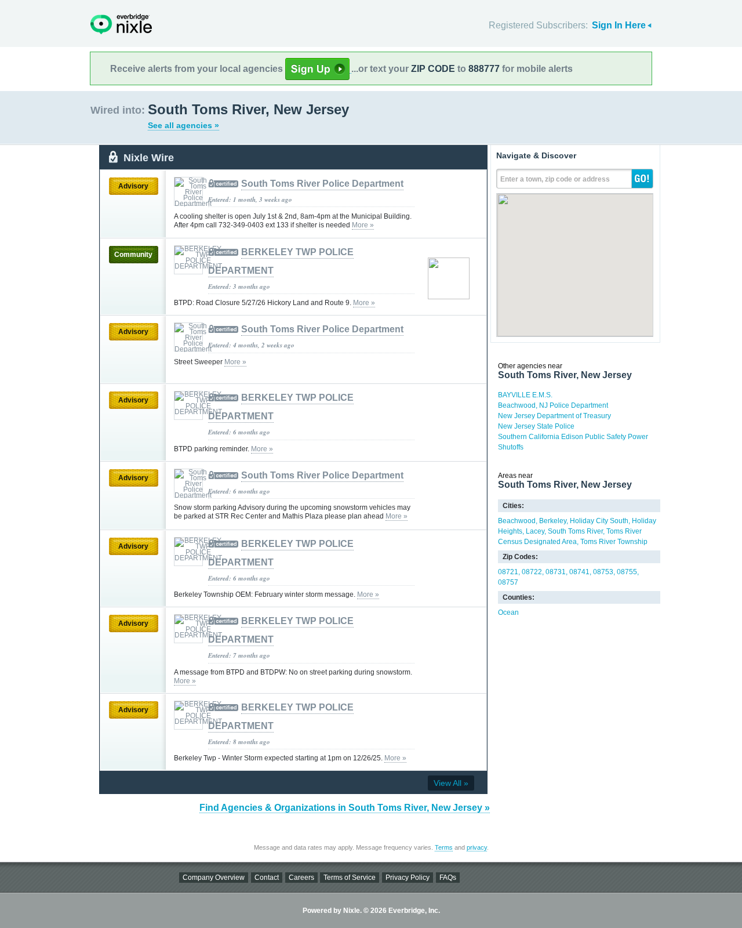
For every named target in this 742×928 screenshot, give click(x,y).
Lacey (535, 531)
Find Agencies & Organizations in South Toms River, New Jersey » (344, 808)
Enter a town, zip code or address (555, 179)
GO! (642, 178)
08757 (508, 582)
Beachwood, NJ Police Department (553, 405)
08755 (627, 572)
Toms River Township (614, 542)
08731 (555, 572)
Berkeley (552, 521)
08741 (579, 572)
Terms (444, 847)
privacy (477, 847)
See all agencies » (183, 125)
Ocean (508, 612)
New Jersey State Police (536, 426)
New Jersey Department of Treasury (554, 416)
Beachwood (517, 521)
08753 (603, 572)
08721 (508, 572)
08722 (532, 572)
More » (363, 225)
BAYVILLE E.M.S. (525, 395)
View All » (451, 783)
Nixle (121, 24)
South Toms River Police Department (322, 183)
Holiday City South (599, 521)
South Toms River (575, 531)
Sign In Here (619, 25)
